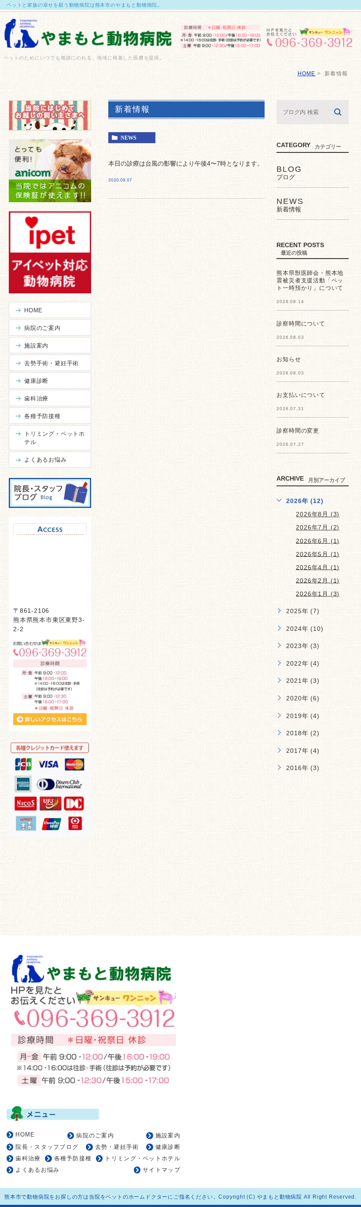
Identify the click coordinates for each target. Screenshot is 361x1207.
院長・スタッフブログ (46, 1147)
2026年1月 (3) (317, 593)
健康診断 (167, 1147)
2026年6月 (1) (317, 540)
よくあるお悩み (37, 1169)
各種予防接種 (73, 1158)
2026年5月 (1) (317, 553)
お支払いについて (300, 395)
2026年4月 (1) (317, 566)
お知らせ (288, 359)
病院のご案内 (95, 1135)
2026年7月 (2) (317, 527)
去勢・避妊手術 (117, 1147)
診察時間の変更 (297, 430)
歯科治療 (28, 1158)
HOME (307, 73)
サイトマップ (161, 1169)
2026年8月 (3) (317, 514)
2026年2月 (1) (317, 580)
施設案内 (167, 1135)
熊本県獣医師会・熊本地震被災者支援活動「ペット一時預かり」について (309, 280)
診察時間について (300, 323)
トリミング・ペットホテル (142, 1158)
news (128, 138)
